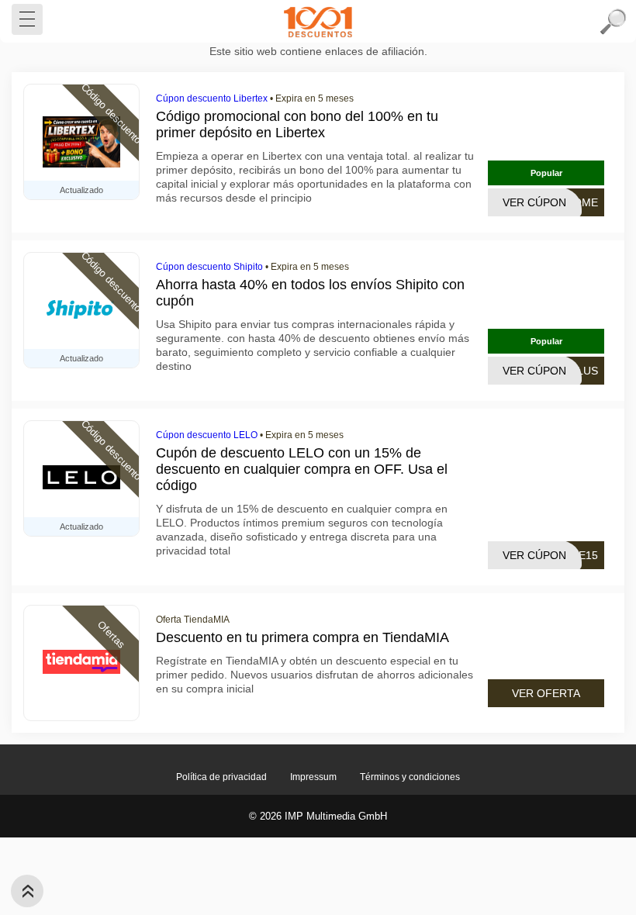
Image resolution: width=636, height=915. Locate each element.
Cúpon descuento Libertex (212, 98)
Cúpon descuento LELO (207, 435)
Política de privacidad (221, 777)
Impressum (313, 777)
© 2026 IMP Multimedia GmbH (318, 816)
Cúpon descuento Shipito (209, 266)
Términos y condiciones (410, 777)
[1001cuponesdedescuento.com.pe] (318, 22)
